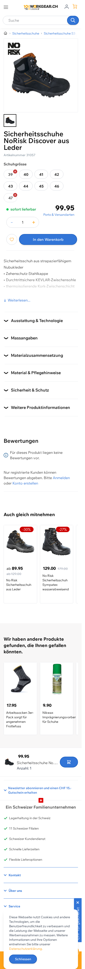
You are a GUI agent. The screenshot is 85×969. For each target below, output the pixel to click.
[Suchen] (73, 20)
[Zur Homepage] (6, 33)
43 (10, 186)
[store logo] (41, 7)
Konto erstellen (25, 483)
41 (41, 174)
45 (41, 186)
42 (56, 174)
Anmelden (61, 477)
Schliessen (23, 959)
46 (56, 186)
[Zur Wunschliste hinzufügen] (11, 239)
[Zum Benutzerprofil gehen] (67, 6)
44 (25, 186)
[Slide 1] (10, 120)
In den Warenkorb (48, 239)
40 (26, 174)
